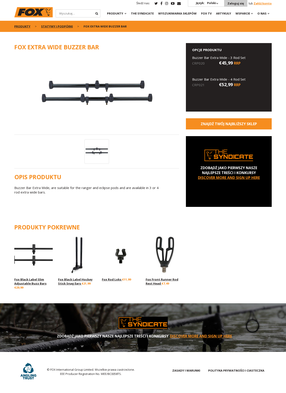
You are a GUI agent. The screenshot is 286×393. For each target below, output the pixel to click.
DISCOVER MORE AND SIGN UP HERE (229, 177)
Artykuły (223, 13)
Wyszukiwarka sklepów (177, 13)
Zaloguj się (235, 3)
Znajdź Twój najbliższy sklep (229, 123)
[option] (96, 95)
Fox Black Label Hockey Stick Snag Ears (75, 281)
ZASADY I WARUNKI (186, 370)
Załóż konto (263, 3)
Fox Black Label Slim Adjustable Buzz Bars (30, 281)
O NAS (262, 13)
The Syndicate (142, 13)
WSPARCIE (243, 13)
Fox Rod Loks (112, 279)
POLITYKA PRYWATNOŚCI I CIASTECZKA (236, 370)
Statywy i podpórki (57, 26)
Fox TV (206, 13)
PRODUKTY (115, 13)
